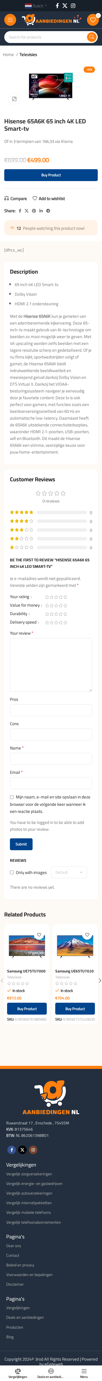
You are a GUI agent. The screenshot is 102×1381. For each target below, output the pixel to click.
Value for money (25, 606)
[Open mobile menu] (10, 19)
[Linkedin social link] (41, 210)
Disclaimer (15, 1284)
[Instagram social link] (73, 5)
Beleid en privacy (20, 1265)
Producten (14, 1327)
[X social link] (65, 5)
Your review (21, 633)
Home (9, 54)
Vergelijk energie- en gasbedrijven (34, 1183)
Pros (14, 699)
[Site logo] (51, 19)
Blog (10, 1337)
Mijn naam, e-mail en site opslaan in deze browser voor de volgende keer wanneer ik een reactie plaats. (50, 804)
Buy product (51, 174)
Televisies (28, 54)
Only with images (31, 872)
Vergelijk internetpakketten (29, 1202)
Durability (19, 614)
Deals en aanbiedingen (25, 1317)
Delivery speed (23, 623)
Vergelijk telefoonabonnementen (33, 1222)
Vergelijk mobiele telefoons (28, 1212)
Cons (14, 723)
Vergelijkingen (18, 1307)
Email (16, 772)
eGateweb (53, 1364)
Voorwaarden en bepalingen (29, 1274)
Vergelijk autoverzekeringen (29, 1193)
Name (17, 748)
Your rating (20, 597)
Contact (12, 1255)
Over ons (13, 1245)
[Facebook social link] (57, 5)
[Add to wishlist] (39, 935)
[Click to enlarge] (14, 99)
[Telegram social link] (48, 210)
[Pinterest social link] (34, 210)
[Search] (92, 37)
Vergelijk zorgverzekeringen (29, 1174)
